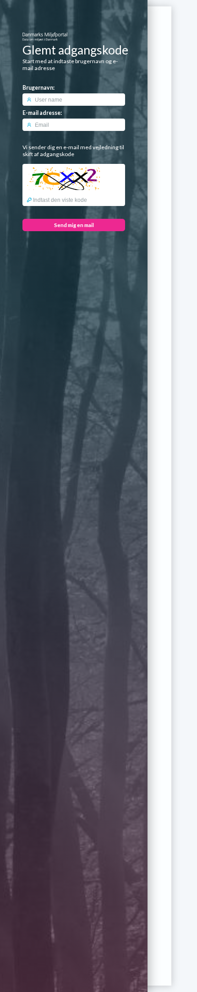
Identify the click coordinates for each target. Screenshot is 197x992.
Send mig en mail (74, 225)
